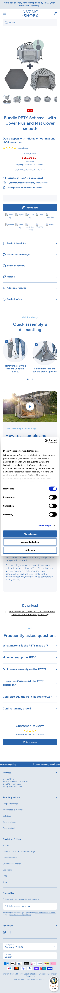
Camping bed (9, 828)
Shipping (19, 164)
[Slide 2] (32, 379)
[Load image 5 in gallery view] (47, 99)
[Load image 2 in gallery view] (17, 99)
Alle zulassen (30, 534)
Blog (5, 882)
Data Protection (10, 857)
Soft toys (7, 816)
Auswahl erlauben (30, 542)
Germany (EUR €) (14, 947)
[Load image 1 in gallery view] (7, 99)
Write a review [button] (30, 742)
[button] (55, 13)
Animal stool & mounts (13, 810)
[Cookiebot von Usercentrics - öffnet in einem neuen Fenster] (44, 441)
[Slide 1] (27, 379)
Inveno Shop (25, 979)
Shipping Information (12, 864)
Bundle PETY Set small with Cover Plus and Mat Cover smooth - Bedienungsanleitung (32, 613)
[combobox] (30, 22)
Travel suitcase (9, 822)
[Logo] (30, 13)
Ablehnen (30, 550)
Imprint (6, 845)
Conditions (7, 870)
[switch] (53, 497)
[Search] (5, 22)
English (8, 957)
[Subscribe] (53, 906)
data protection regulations (45, 913)
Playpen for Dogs (10, 804)
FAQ (5, 876)
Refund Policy (16, 974)
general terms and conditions (20, 915)
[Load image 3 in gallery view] (27, 99)
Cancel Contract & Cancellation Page (19, 851)
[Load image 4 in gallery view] (37, 99)
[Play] (30, 406)
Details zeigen (44, 525)
